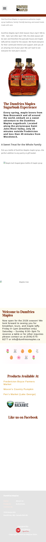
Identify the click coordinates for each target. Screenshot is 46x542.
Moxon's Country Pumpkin (19, 389)
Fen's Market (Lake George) (20, 394)
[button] (4, 8)
